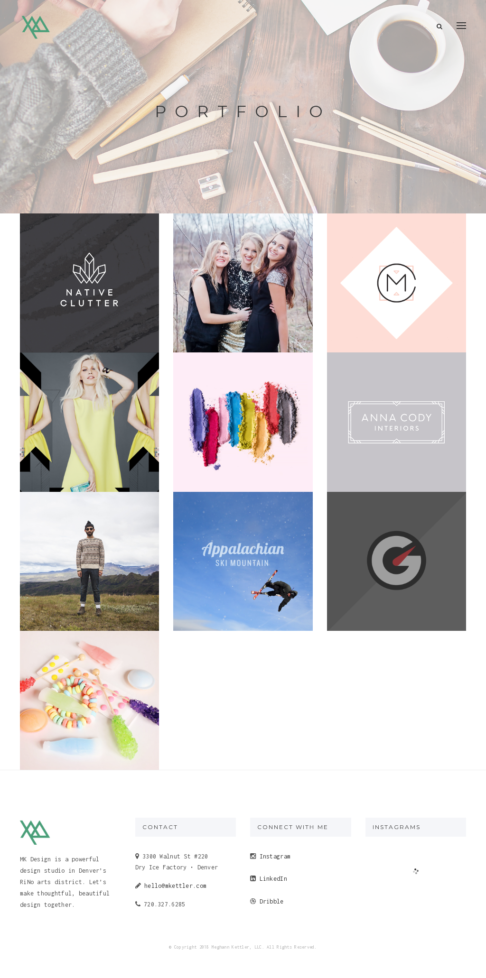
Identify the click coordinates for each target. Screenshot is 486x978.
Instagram (275, 856)
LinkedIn (273, 878)
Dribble (272, 901)
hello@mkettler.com (173, 885)
